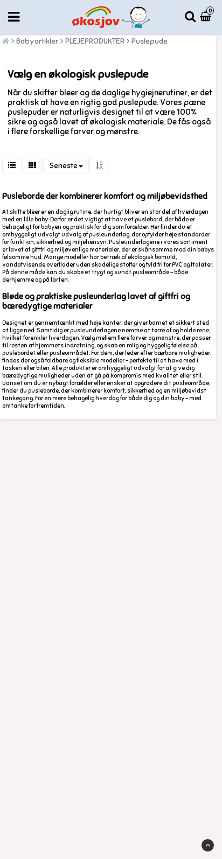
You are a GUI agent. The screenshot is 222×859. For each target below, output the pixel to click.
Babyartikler (37, 41)
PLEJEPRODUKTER (94, 41)
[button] (207, 16)
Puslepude (149, 41)
